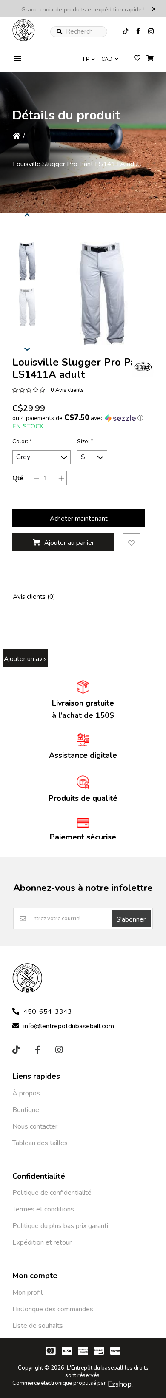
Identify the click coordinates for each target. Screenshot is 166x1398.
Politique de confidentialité (52, 1192)
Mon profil (27, 1292)
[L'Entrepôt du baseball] (23, 39)
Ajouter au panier (69, 543)
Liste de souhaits (37, 1325)
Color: (22, 441)
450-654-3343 (47, 1011)
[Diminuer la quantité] (36, 478)
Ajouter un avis (25, 659)
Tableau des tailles (40, 1143)
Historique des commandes (52, 1309)
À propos (26, 1093)
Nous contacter (34, 1126)
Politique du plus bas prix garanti (60, 1226)
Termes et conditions (43, 1209)
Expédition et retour (42, 1242)
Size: (85, 441)
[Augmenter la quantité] (61, 478)
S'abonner (131, 919)
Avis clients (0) (34, 597)
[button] (27, 261)
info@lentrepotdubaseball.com (68, 1026)
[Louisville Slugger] (143, 366)
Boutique (25, 1109)
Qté (17, 478)
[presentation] (27, 213)
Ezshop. (120, 1384)
